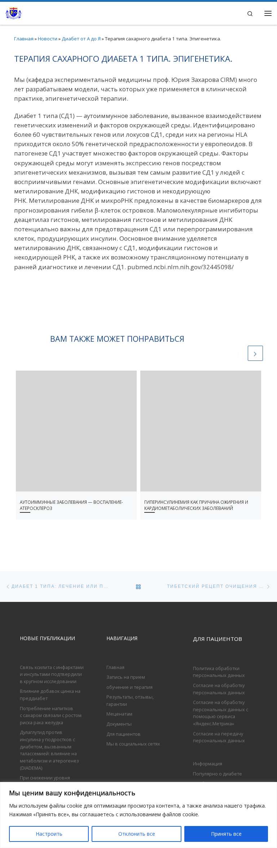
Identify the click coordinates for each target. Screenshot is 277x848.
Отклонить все (136, 833)
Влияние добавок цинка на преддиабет (50, 694)
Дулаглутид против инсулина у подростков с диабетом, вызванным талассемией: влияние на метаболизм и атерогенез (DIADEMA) (49, 750)
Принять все (226, 833)
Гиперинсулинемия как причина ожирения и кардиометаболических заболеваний (196, 505)
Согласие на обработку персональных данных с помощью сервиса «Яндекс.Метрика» (220, 713)
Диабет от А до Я (81, 38)
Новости (47, 38)
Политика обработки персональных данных (219, 672)
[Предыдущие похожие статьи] (238, 353)
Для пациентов (123, 734)
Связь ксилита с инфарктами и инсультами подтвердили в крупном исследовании (52, 674)
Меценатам (119, 714)
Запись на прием (125, 677)
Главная (24, 38)
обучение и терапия (129, 687)
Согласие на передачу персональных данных (219, 737)
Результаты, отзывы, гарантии (130, 700)
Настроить (49, 833)
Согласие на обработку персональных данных (219, 689)
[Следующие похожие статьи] (255, 353)
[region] (138, 815)
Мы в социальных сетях (133, 743)
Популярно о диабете (217, 773)
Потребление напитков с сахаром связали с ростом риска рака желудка (51, 715)
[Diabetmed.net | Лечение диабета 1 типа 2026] (13, 12)
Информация (207, 763)
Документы (119, 724)
